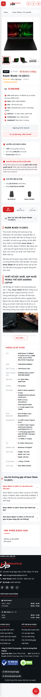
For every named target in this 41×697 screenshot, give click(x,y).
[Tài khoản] (33, 4)
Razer (6, 12)
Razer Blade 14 (18, 290)
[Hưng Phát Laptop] (15, 3)
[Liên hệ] (36, 691)
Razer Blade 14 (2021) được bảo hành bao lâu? (19, 508)
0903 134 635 (18, 579)
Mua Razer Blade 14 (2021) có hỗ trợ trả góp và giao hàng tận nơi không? (18, 518)
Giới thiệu (25, 643)
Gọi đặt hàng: (21, 134)
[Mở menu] (3, 3)
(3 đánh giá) (18, 79)
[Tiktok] (17, 587)
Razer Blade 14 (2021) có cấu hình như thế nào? (18, 487)
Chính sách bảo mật (7, 640)
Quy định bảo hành (7, 630)
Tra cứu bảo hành (28, 633)
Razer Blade (27, 243)
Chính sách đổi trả (6, 633)
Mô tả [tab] (8, 210)
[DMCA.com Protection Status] (26, 663)
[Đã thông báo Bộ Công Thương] (9, 662)
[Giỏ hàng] (38, 4)
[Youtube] (12, 587)
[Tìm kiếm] (28, 4)
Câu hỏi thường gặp (29, 640)
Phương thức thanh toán (30, 630)
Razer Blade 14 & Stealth (21, 12)
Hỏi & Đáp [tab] (32, 210)
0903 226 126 (29, 579)
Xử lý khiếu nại (5, 643)
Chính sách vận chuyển (8, 637)
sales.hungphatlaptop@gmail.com (15, 575)
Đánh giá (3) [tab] (20, 210)
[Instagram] (7, 587)
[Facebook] (2, 587)
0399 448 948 (15, 582)
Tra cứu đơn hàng (28, 637)
